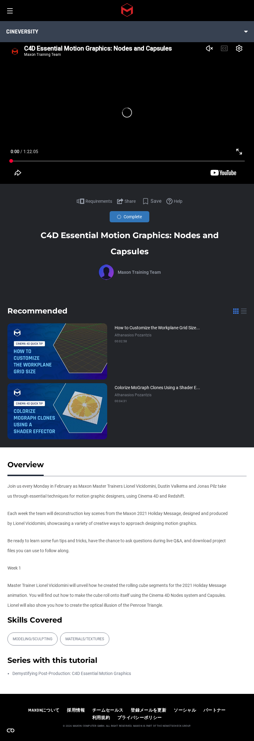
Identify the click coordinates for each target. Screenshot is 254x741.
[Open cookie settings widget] (10, 730)
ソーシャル (185, 710)
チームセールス (107, 710)
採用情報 (76, 710)
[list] (244, 311)
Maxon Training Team (139, 272)
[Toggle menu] (246, 31)
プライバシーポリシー (139, 718)
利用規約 (101, 718)
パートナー (215, 710)
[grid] (236, 311)
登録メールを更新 (148, 710)
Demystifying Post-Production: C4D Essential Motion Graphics (71, 673)
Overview (25, 464)
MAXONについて (43, 710)
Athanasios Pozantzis (133, 335)
